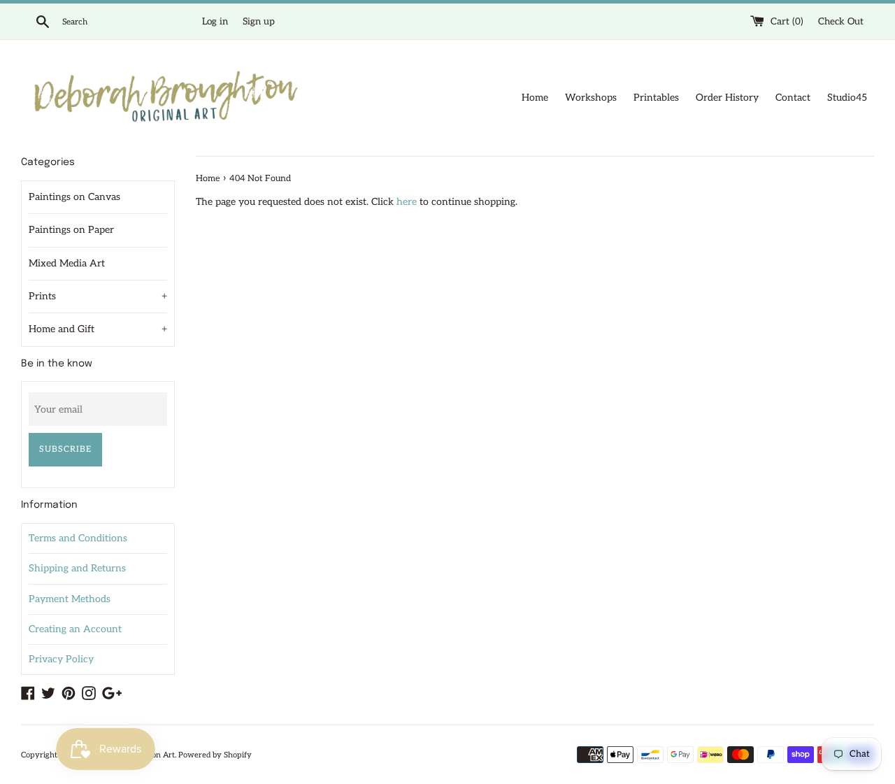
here (406, 202)
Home (535, 98)
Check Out (841, 21)
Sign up (259, 21)
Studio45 (847, 98)
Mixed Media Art (67, 263)
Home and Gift (98, 329)
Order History (727, 98)
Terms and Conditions (78, 538)
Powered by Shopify (215, 755)
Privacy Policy (61, 659)
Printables (656, 98)
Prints (98, 296)
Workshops (591, 98)
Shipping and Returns (77, 568)
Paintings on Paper (71, 230)
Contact (792, 98)
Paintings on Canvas (74, 197)
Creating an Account (75, 629)
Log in (215, 21)
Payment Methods (69, 599)
